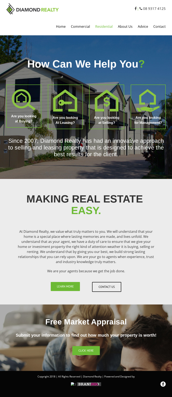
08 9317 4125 (154, 8)
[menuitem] (63, 26)
